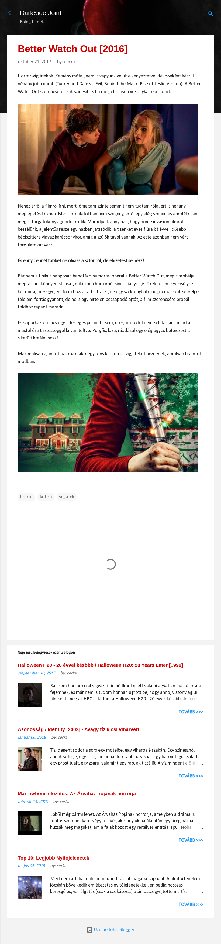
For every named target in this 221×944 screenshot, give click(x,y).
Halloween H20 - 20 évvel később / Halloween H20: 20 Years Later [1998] (100, 665)
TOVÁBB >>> (191, 712)
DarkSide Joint (40, 12)
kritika (46, 497)
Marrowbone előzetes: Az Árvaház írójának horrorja (77, 793)
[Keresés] (211, 14)
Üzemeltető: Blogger (113, 929)
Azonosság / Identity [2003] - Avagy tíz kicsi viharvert (78, 729)
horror (26, 497)
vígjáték (66, 497)
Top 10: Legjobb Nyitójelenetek (53, 858)
